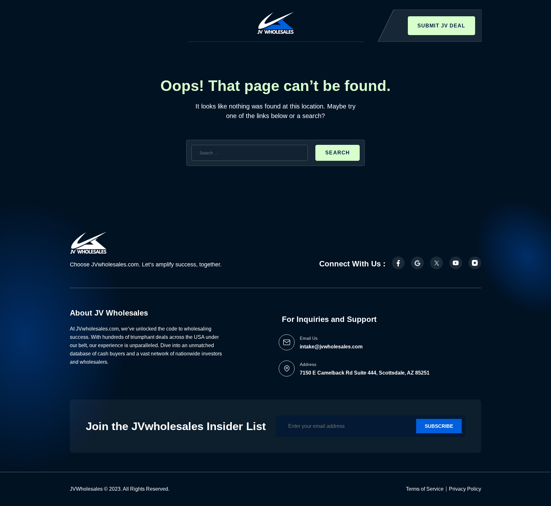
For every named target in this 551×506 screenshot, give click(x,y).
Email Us (309, 338)
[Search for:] (249, 153)
